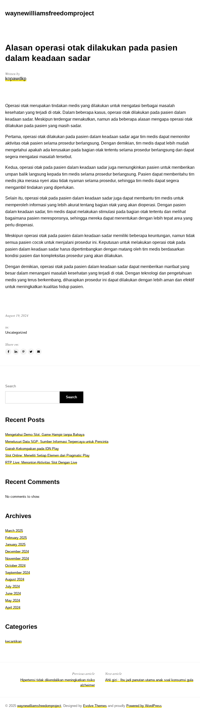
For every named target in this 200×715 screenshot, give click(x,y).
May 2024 (12, 600)
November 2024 (17, 559)
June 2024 (13, 593)
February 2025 (16, 538)
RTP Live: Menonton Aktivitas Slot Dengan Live (41, 462)
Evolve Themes (95, 706)
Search (10, 386)
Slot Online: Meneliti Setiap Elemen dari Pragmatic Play (47, 455)
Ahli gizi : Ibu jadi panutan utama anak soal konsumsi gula (149, 680)
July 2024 (12, 586)
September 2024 (17, 573)
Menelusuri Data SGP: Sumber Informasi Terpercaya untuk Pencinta (56, 442)
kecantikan (13, 641)
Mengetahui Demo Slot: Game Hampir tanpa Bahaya (44, 435)
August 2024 (14, 579)
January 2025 (15, 544)
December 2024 (17, 552)
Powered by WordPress (144, 706)
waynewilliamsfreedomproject (39, 706)
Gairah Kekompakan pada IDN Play (32, 449)
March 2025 (14, 531)
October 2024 (15, 566)
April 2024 (12, 608)
